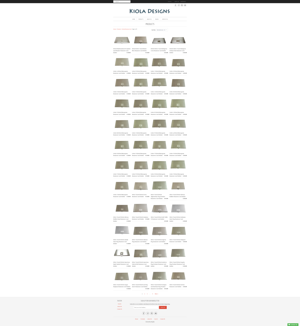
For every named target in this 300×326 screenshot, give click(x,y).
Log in (169, 1)
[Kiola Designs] (150, 11)
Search (157, 19)
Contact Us (165, 19)
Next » (156, 294)
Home (133, 19)
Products (141, 19)
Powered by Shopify (150, 321)
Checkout (183, 1)
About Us (149, 19)
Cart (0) (177, 1)
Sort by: (154, 30)
